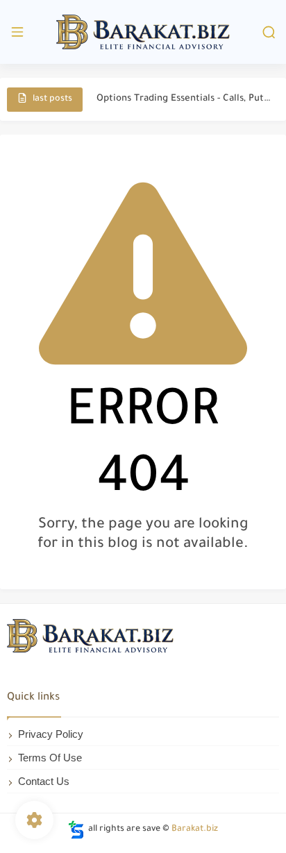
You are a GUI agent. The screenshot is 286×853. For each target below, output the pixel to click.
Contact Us (43, 781)
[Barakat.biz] (143, 32)
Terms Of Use (50, 757)
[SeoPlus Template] (76, 829)
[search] (268, 32)
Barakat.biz (194, 829)
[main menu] (17, 32)
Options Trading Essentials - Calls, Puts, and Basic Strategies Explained (183, 99)
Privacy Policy (50, 734)
